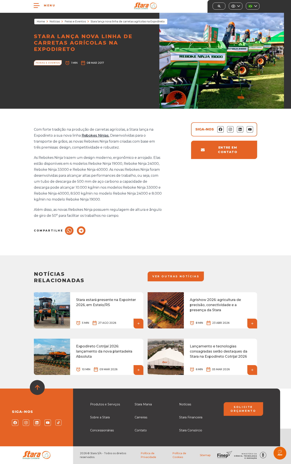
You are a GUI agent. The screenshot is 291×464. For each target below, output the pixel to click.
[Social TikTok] (58, 422)
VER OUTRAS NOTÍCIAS (175, 276)
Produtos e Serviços (105, 404)
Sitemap (205, 455)
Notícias (55, 21)
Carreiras (141, 417)
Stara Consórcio (190, 430)
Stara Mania (143, 404)
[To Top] (37, 387)
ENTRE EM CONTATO (227, 150)
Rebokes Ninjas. (95, 135)
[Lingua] (252, 6)
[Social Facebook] (15, 422)
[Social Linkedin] (36, 422)
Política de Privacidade (148, 455)
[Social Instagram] (26, 422)
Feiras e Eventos (75, 21)
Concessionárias (102, 430)
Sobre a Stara (100, 417)
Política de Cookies (179, 455)
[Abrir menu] (37, 6)
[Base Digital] (263, 455)
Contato (141, 430)
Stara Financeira (190, 417)
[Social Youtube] (47, 422)
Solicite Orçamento (243, 408)
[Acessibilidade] (235, 6)
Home (41, 21)
